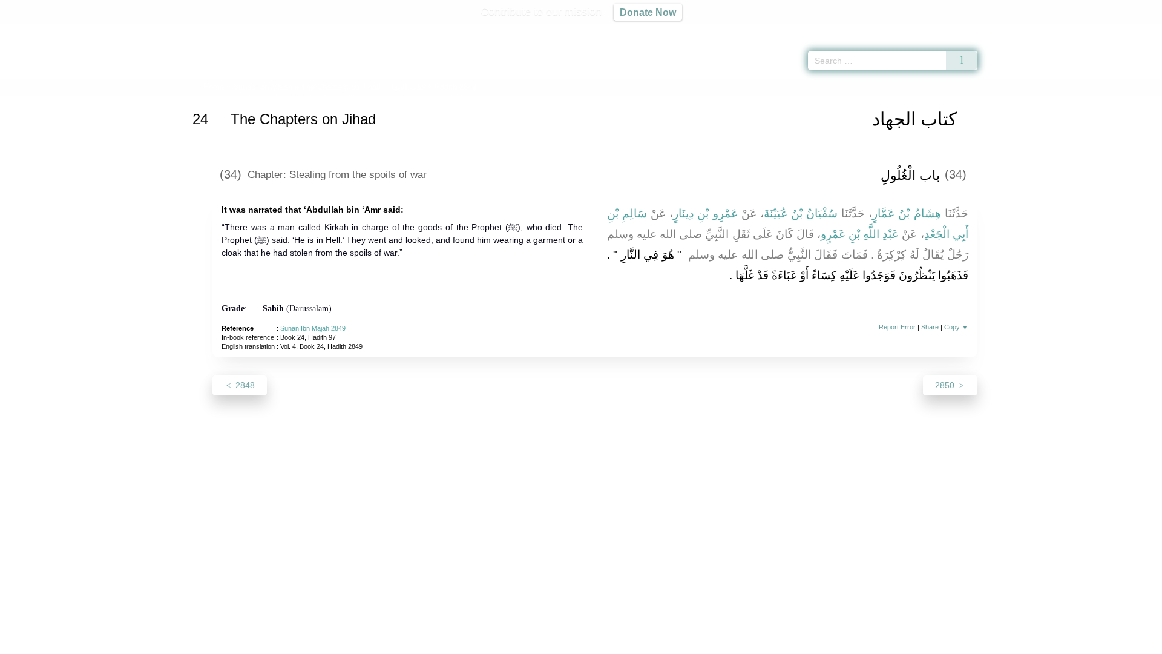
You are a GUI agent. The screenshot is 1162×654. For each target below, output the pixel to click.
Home (213, 86)
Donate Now (648, 12)
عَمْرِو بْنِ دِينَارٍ (705, 213)
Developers (571, 643)
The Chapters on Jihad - (364, 86)
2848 (244, 385)
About (453, 643)
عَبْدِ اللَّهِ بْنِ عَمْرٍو (860, 234)
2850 (946, 385)
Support (522, 643)
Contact (620, 643)
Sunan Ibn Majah (262, 86)
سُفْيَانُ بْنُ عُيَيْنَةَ (801, 213)
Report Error (897, 327)
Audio (1132, 30)
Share (930, 327)
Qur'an (1011, 30)
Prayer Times (1090, 30)
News (485, 643)
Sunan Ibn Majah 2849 (313, 328)
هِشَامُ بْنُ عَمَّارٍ (906, 213)
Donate (659, 643)
